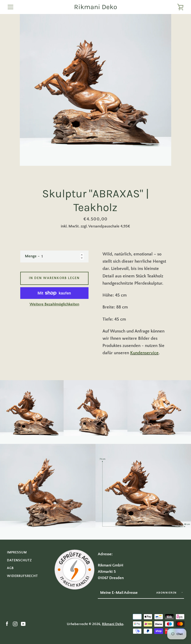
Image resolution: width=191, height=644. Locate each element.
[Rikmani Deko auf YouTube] (23, 623)
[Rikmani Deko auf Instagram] (15, 623)
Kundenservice (144, 352)
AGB (10, 568)
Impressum (17, 552)
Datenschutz (19, 560)
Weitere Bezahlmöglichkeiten (54, 304)
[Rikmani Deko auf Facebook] (7, 623)
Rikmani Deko (95, 7)
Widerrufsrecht (22, 576)
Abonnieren (167, 592)
